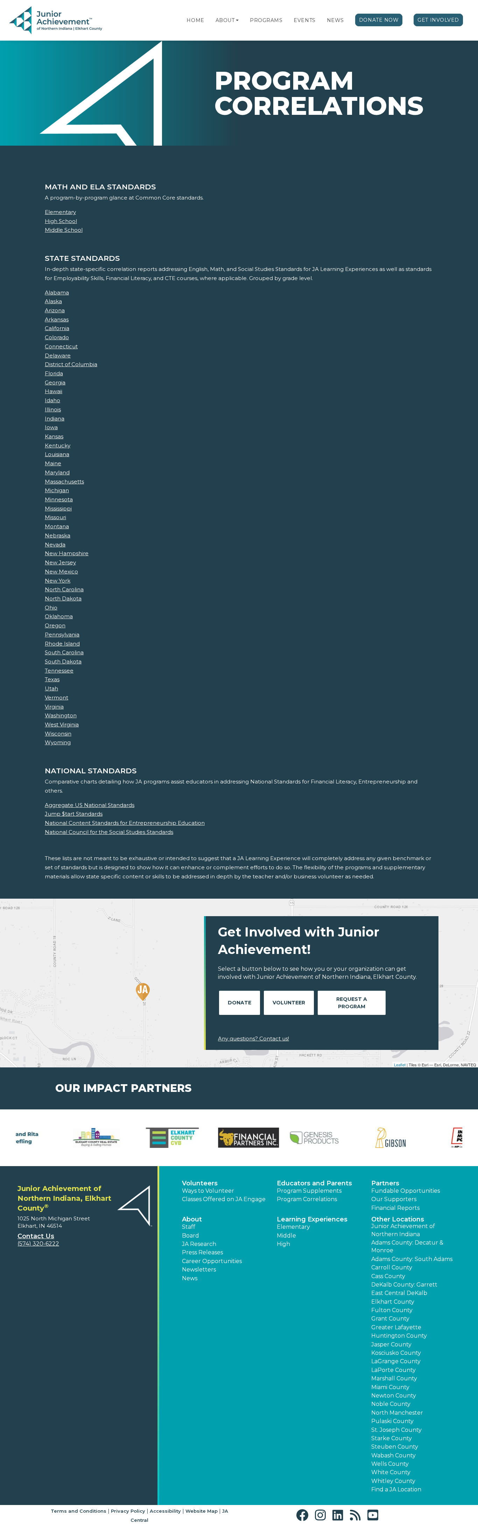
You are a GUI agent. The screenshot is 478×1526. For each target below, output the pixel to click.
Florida (54, 373)
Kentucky (57, 445)
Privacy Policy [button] (128, 1511)
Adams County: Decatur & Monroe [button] (407, 1246)
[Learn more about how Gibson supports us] (125, 1137)
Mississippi (58, 508)
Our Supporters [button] (393, 1199)
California (57, 328)
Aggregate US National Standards (89, 805)
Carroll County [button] (391, 1267)
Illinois (53, 409)
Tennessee (59, 670)
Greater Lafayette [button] (396, 1327)
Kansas (54, 436)
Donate (239, 1002)
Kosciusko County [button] (396, 1353)
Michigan (57, 490)
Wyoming (58, 742)
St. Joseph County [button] (396, 1430)
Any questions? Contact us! (253, 1038)
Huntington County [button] (399, 1335)
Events (304, 20)
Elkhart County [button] (392, 1301)
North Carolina (64, 589)
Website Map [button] (201, 1511)
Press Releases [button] (202, 1252)
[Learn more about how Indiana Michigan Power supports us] (201, 1137)
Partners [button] (385, 1183)
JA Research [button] (199, 1244)
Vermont (56, 697)
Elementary (60, 212)
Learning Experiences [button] (312, 1219)
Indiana (54, 418)
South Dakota (63, 661)
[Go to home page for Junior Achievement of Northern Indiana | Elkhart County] (56, 21)
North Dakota (63, 598)
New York (57, 580)
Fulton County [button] (392, 1310)
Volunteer (289, 1002)
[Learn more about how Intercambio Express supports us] (277, 1137)
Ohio (51, 607)
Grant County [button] (390, 1318)
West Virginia (62, 724)
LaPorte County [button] (393, 1370)
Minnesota (59, 499)
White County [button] (390, 1472)
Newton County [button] (393, 1395)
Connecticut (61, 346)
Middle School (64, 230)
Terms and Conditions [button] (78, 1511)
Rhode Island (62, 643)
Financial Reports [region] (395, 1208)
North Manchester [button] (397, 1412)
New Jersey (60, 562)
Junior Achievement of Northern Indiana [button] (403, 1230)
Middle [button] (286, 1235)
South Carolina (64, 652)
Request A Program (351, 1003)
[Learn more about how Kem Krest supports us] (353, 1137)
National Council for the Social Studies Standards (109, 832)
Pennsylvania (62, 634)
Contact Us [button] (35, 1236)
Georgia (55, 382)
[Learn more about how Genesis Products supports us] (49, 1137)
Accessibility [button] (165, 1511)
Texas (52, 679)
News (335, 20)
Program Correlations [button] (307, 1199)
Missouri (55, 517)
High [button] (283, 1244)
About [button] (192, 1219)
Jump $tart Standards (74, 813)
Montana (57, 526)
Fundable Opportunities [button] (405, 1190)
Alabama (57, 292)
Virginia (54, 706)
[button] (237, 20)
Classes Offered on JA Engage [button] (224, 1199)
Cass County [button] (388, 1276)
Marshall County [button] (394, 1378)
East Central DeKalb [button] (399, 1293)
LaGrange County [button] (396, 1361)
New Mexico (61, 571)
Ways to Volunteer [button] (208, 1190)
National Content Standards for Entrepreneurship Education (125, 823)
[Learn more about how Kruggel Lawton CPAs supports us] (429, 1137)
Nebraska (57, 535)
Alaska (53, 301)
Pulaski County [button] (392, 1421)
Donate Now (379, 20)
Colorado (57, 337)
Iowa (51, 427)
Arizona (55, 310)
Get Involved (438, 20)
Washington (61, 715)
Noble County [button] (390, 1404)
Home (195, 20)
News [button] (189, 1278)
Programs (266, 20)
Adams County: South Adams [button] (411, 1259)
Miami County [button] (390, 1387)
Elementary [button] (293, 1227)
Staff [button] (188, 1227)
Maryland (57, 472)
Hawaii (53, 391)
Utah (51, 688)
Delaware (58, 355)
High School (61, 221)
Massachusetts (64, 481)
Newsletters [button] (199, 1269)
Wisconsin (58, 733)
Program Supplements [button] (309, 1190)
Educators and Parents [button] (314, 1183)
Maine (53, 463)
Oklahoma (59, 616)
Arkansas (57, 319)
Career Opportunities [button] (212, 1261)
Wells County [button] (390, 1464)
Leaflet (400, 1064)
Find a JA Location (396, 1489)
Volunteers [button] (200, 1183)
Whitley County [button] (393, 1481)
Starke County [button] (391, 1438)
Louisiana (57, 454)
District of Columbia (71, 364)
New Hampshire (67, 553)
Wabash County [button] (393, 1455)
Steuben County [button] (394, 1446)
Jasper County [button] (391, 1344)
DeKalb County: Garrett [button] (404, 1284)
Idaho (52, 400)
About (225, 20)
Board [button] (190, 1235)
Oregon (55, 625)
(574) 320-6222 (38, 1243)
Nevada (55, 544)
